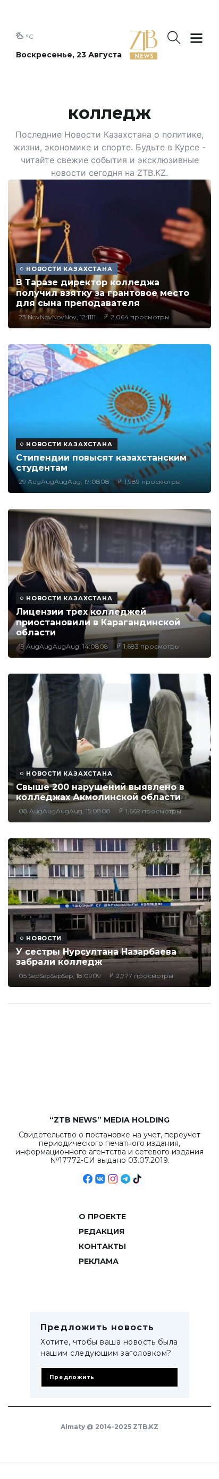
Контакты (102, 1246)
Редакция (101, 1231)
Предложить (72, 1377)
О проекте (102, 1216)
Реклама (99, 1261)
